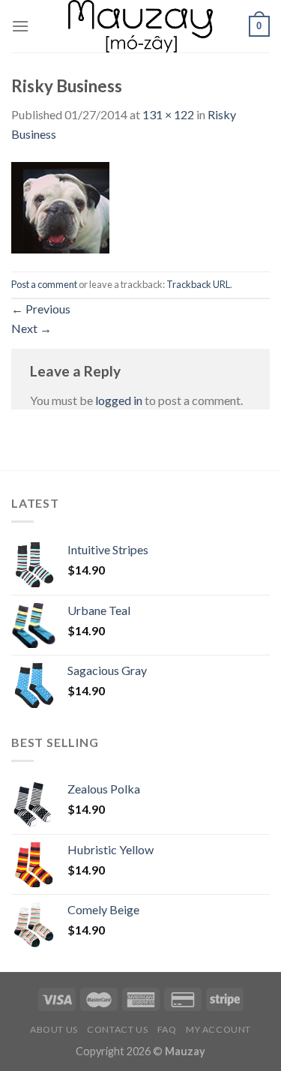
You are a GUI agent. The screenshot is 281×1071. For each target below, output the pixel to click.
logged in (118, 400)
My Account (218, 1029)
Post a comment (44, 284)
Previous (40, 309)
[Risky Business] (60, 206)
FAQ (167, 1029)
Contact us (117, 1029)
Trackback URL (198, 284)
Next (31, 328)
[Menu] (20, 26)
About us (54, 1029)
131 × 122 (168, 114)
